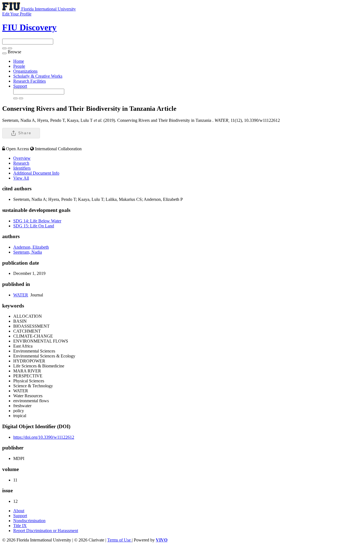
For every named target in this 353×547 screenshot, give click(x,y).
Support (20, 86)
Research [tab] (21, 163)
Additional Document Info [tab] (36, 173)
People (19, 66)
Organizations (25, 71)
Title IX (20, 525)
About (18, 510)
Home (18, 61)
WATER (20, 295)
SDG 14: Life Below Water (37, 221)
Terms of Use (119, 540)
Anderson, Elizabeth (31, 247)
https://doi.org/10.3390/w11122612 (43, 437)
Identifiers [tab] (22, 168)
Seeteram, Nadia (27, 252)
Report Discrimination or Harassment (45, 530)
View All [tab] (21, 178)
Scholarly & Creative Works (37, 76)
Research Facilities (29, 81)
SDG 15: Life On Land (33, 225)
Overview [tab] (22, 158)
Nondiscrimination (29, 520)
